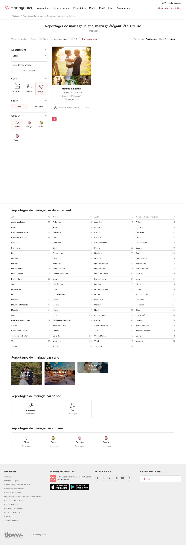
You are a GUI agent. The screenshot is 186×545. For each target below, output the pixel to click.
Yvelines (98, 346)
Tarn (96, 331)
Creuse (14, 243)
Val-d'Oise (57, 336)
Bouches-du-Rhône (19, 232)
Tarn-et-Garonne (143, 331)
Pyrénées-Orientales (62, 320)
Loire (55, 289)
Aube (13, 227)
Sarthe (139, 320)
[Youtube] (122, 478)
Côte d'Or (57, 243)
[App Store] (59, 489)
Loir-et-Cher (16, 289)
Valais (138, 336)
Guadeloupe (141, 258)
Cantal (97, 232)
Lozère (97, 294)
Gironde (97, 258)
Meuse (56, 305)
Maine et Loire (142, 294)
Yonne (55, 346)
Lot (12, 294)
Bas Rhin (140, 227)
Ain (12, 217)
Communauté (124, 8)
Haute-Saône (100, 268)
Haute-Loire (141, 263)
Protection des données (14, 489)
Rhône (97, 320)
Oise (138, 310)
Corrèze (97, 237)
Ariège (139, 222)
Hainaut (14, 263)
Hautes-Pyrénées (60, 274)
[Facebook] (97, 478)
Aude (55, 227)
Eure (13, 253)
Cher (55, 237)
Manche (14, 300)
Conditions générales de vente (18, 485)
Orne (13, 315)
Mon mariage (43, 8)
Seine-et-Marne (101, 325)
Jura (13, 284)
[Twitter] (103, 478)
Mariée (92, 8)
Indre (55, 279)
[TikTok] (128, 478)
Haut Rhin (57, 263)
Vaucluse (57, 341)
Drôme (97, 248)
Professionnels (29, 70)
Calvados (57, 232)
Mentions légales (11, 481)
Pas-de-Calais (100, 315)
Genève (14, 258)
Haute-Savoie (59, 268)
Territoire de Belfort (19, 336)
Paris (55, 315)
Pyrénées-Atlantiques (20, 320)
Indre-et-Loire (100, 279)
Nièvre (56, 310)
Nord (96, 310)
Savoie (14, 325)
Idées (111, 8)
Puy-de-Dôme (142, 315)
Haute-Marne (17, 268)
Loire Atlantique (101, 289)
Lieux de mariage (61, 8)
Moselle (14, 310)
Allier (96, 217)
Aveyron (98, 227)
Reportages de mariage (33, 16)
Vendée (139, 341)
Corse (138, 237)
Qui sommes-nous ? (13, 512)
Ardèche (98, 222)
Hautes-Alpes (17, 274)
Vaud (96, 341)
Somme (56, 331)
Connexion (163, 8)
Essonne (140, 248)
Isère (138, 279)
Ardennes (57, 222)
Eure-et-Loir (58, 253)
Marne (55, 300)
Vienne (14, 346)
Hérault (139, 274)
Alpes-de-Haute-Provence (147, 217)
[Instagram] (116, 478)
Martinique (98, 300)
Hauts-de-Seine (101, 274)
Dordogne (15, 248)
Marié (102, 8)
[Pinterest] (110, 478)
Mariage (15, 16)
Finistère (98, 253)
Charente (140, 232)
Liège (138, 284)
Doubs (56, 248)
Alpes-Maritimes (18, 222)
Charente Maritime (19, 237)
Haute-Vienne (142, 268)
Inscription (176, 8)
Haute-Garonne (101, 263)
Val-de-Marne (100, 336)
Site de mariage (11, 520)
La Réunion (58, 284)
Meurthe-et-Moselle (19, 305)
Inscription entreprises (13, 508)
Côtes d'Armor (100, 243)
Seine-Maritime (142, 325)
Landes (97, 284)
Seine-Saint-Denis (19, 331)
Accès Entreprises (172, 3)
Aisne (55, 217)
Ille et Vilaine (16, 279)
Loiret (138, 289)
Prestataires (79, 8)
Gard (138, 253)
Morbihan (140, 305)
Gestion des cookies (13, 492)
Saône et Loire (59, 325)
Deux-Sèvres (141, 243)
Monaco (97, 305)
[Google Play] (79, 489)
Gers (55, 258)
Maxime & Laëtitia (72, 88)
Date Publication (167, 39)
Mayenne (140, 300)
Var (12, 341)
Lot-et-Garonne (59, 294)
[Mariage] (19, 8)
